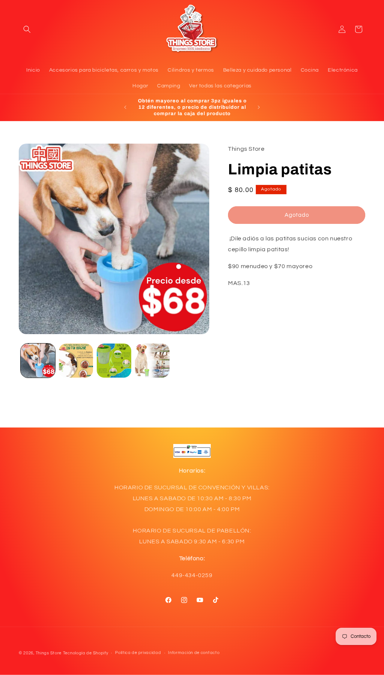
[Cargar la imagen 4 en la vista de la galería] (152, 361)
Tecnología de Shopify (85, 653)
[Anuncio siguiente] (258, 107)
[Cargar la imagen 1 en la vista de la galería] (38, 361)
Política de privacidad (138, 653)
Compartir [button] (248, 323)
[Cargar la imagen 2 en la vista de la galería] (76, 361)
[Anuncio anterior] (125, 107)
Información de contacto (193, 653)
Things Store (49, 653)
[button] (27, 29)
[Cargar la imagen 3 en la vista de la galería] (114, 361)
